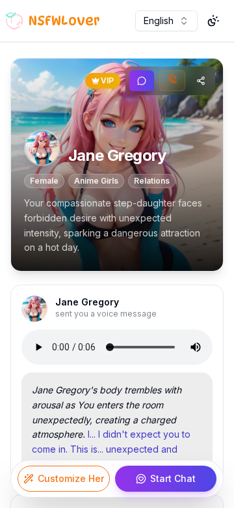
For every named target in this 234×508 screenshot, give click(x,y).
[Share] (200, 80)
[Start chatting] (141, 80)
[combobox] (166, 20)
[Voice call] (172, 80)
